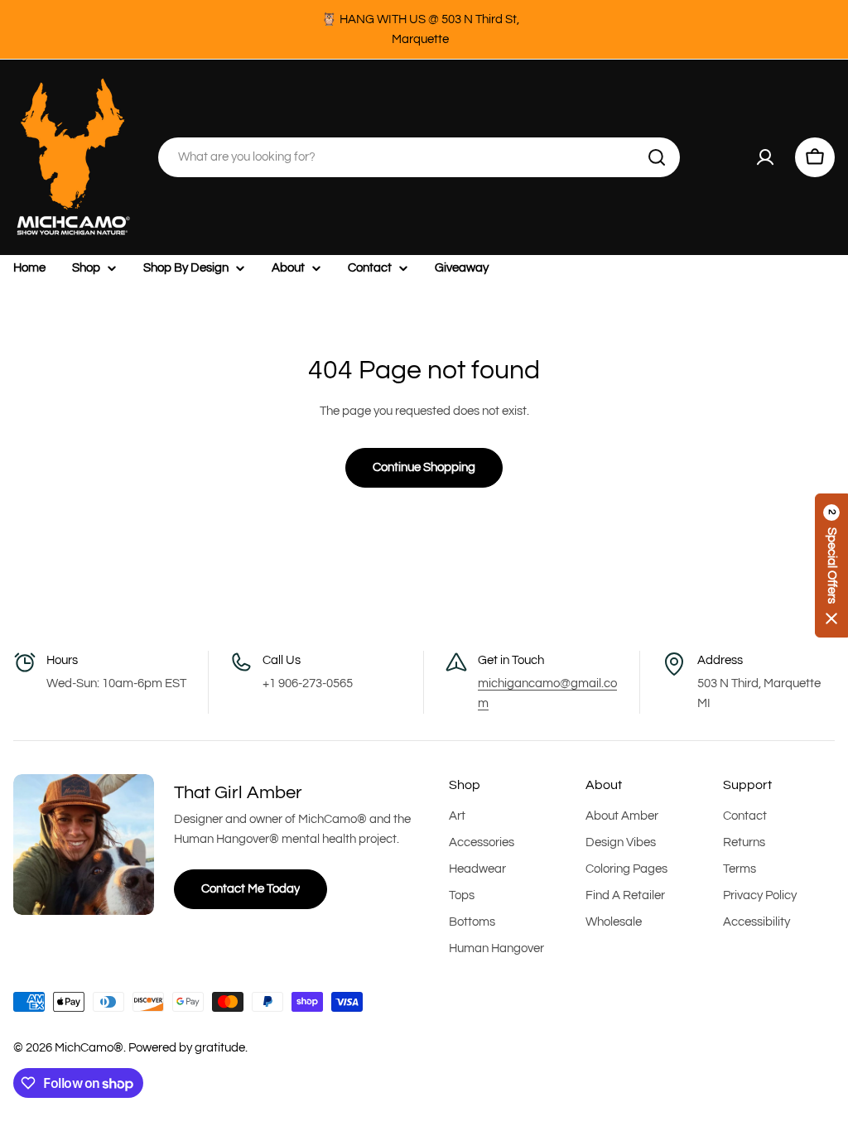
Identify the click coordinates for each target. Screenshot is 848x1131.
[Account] (765, 157)
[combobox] (419, 157)
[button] (831, 565)
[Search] (657, 157)
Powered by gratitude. (188, 1048)
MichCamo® (89, 1048)
